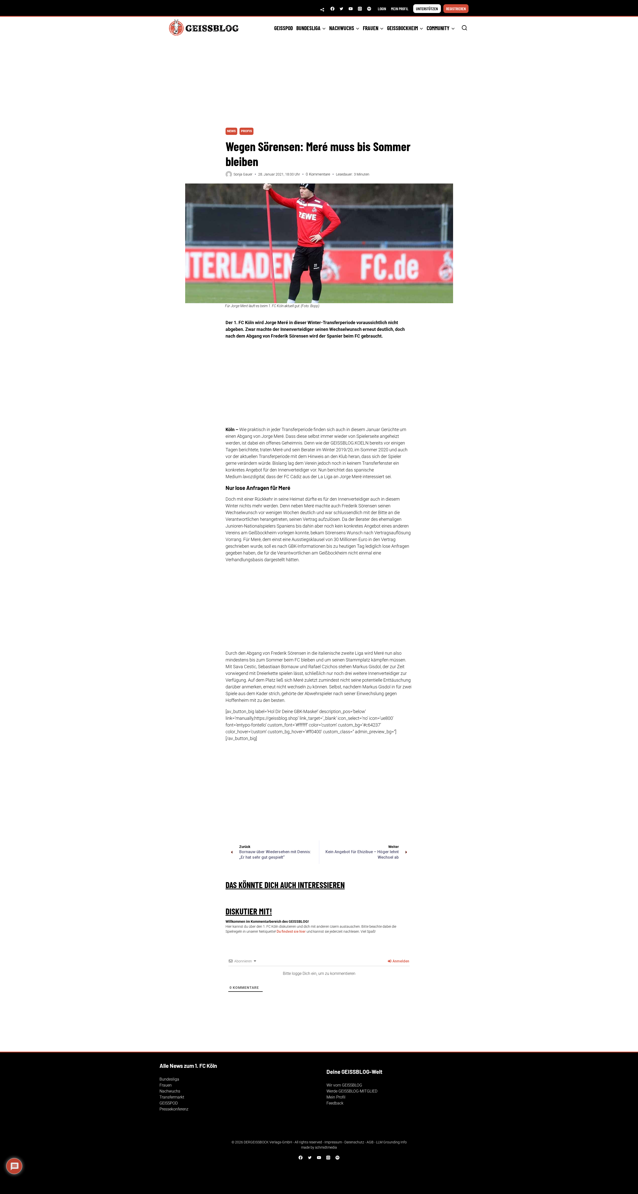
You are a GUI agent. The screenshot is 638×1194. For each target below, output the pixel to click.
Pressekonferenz (174, 1109)
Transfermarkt (172, 1097)
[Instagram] (360, 9)
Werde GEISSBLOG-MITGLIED (351, 1091)
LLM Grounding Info (391, 1142)
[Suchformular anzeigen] (464, 28)
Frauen (166, 1085)
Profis (246, 131)
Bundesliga (169, 1079)
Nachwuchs (170, 1091)
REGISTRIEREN (456, 8)
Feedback (334, 1103)
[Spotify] (369, 9)
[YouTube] (351, 9)
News (231, 131)
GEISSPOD (283, 28)
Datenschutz (354, 1142)
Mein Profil (335, 1097)
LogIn (382, 8)
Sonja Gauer (243, 174)
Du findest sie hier (291, 931)
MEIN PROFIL (399, 8)
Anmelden (400, 961)
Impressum (333, 1142)
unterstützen (427, 8)
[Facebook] (332, 9)
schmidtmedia (326, 1147)
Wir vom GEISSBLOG (344, 1085)
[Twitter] (341, 9)
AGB (370, 1142)
